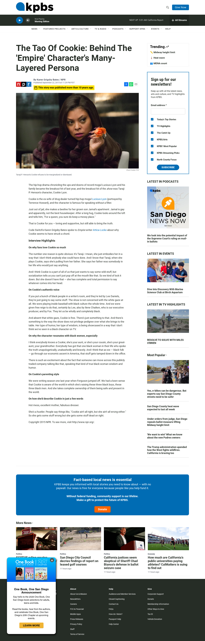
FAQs (111, 609)
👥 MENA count (158, 63)
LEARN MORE (31, 625)
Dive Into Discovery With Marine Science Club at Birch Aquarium (165, 291)
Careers (73, 604)
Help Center (114, 624)
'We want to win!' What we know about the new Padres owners (164, 436)
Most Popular (156, 355)
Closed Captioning (117, 599)
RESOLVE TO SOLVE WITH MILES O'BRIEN (165, 341)
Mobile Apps (75, 614)
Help (168, 29)
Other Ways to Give (156, 609)
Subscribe (168, 167)
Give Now (180, 7)
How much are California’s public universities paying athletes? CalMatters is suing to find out (167, 563)
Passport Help (115, 619)
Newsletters (75, 599)
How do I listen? (115, 614)
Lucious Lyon (99, 199)
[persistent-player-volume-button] (28, 20)
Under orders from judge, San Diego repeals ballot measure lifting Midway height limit (167, 421)
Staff (72, 629)
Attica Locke (100, 230)
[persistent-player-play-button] (19, 20)
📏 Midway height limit (162, 52)
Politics (19, 554)
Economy (151, 554)
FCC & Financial (77, 609)
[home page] (34, 7)
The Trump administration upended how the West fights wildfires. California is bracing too (167, 450)
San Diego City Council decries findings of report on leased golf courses (79, 561)
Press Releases (76, 619)
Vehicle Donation (155, 619)
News (34, 29)
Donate (102, 509)
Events (155, 29)
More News (24, 523)
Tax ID (150, 614)
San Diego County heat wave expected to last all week (163, 408)
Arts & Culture (80, 29)
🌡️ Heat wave (157, 57)
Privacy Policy (76, 624)
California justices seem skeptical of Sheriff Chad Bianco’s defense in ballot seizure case (121, 563)
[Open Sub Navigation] (39, 29)
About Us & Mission (78, 594)
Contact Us (113, 604)
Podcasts (117, 29)
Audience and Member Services (122, 594)
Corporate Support (156, 594)
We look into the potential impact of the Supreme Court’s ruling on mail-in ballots (167, 238)
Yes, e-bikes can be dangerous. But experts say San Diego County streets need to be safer (166, 393)
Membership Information (158, 604)
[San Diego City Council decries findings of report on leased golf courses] (80, 538)
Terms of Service (77, 634)
